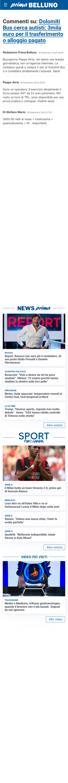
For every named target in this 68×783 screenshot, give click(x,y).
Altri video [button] (55, 619)
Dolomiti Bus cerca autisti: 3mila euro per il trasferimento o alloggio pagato (33, 31)
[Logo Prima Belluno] (34, 5)
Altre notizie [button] (54, 425)
